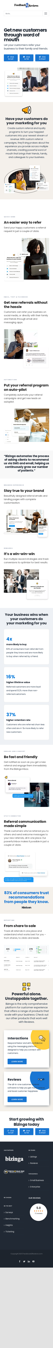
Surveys (9, 1212)
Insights (9, 1225)
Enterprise (35, 1186)
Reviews (34, 1163)
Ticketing (9, 1231)
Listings (33, 1156)
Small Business (37, 1180)
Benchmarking (12, 1218)
